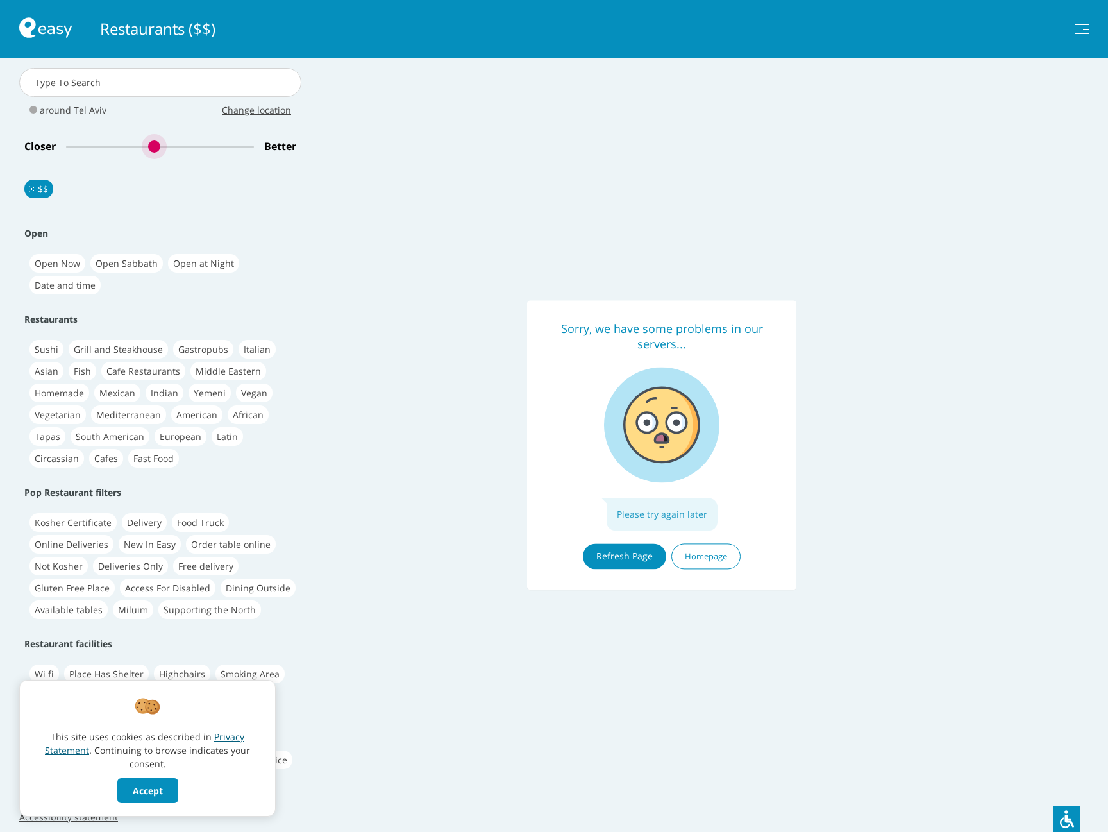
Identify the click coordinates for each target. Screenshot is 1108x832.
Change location (256, 110)
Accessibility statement (68, 817)
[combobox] (160, 82)
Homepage (706, 556)
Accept (148, 791)
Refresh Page (624, 556)
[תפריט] (1082, 29)
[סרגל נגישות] (1066, 819)
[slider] (160, 147)
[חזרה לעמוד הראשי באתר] (45, 29)
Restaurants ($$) (157, 29)
